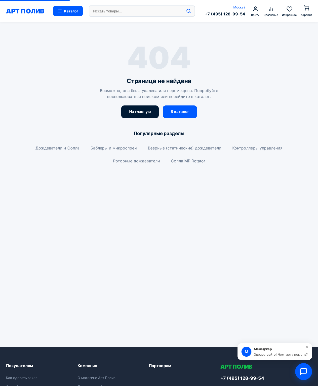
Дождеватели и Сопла (58, 147)
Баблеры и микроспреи (113, 147)
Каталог (71, 11)
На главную (140, 111)
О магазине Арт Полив (97, 378)
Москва (239, 7)
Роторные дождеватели (136, 160)
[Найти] (188, 10)
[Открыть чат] (303, 371)
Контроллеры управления (257, 147)
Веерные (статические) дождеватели (184, 147)
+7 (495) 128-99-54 (225, 13)
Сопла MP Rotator (188, 160)
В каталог (180, 111)
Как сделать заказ (21, 378)
